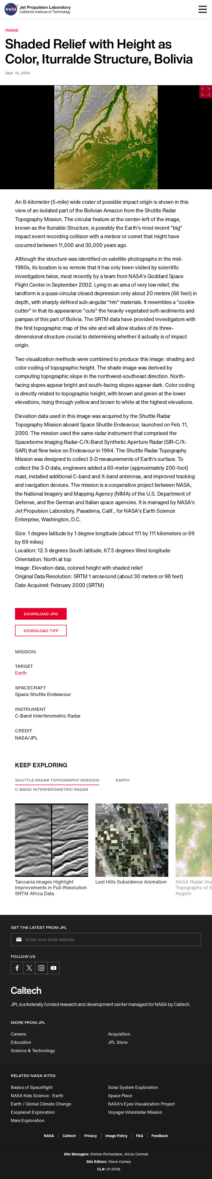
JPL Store (117, 1042)
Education (21, 1042)
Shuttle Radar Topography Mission (57, 780)
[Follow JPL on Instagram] (41, 968)
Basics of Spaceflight (32, 1087)
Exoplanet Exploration (33, 1112)
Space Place (120, 1096)
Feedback (160, 1135)
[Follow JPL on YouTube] (53, 968)
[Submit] (18, 939)
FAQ (139, 1135)
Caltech (69, 1135)
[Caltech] (26, 990)
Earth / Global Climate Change (41, 1104)
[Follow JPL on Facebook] (17, 968)
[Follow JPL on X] (29, 968)
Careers (18, 1034)
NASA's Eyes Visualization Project (141, 1104)
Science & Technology (33, 1050)
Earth (21, 672)
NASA (49, 1135)
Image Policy (116, 1135)
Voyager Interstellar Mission (135, 1112)
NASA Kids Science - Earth (37, 1096)
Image (12, 30)
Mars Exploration (27, 1120)
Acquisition (119, 1034)
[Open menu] (202, 9)
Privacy (90, 1135)
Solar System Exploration (133, 1087)
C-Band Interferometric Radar (51, 789)
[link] (106, 137)
